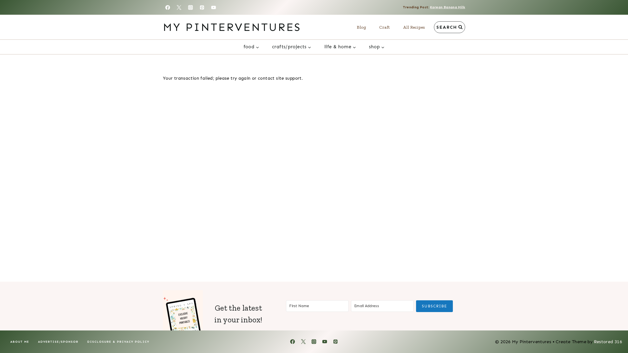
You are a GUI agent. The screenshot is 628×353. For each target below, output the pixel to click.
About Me (19, 341)
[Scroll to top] (616, 333)
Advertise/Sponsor (58, 341)
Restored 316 (608, 341)
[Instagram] (190, 7)
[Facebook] (167, 7)
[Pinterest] (202, 7)
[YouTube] (213, 7)
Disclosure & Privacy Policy (118, 341)
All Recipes (414, 27)
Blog (361, 27)
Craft (384, 27)
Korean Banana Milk (447, 7)
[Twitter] (179, 7)
